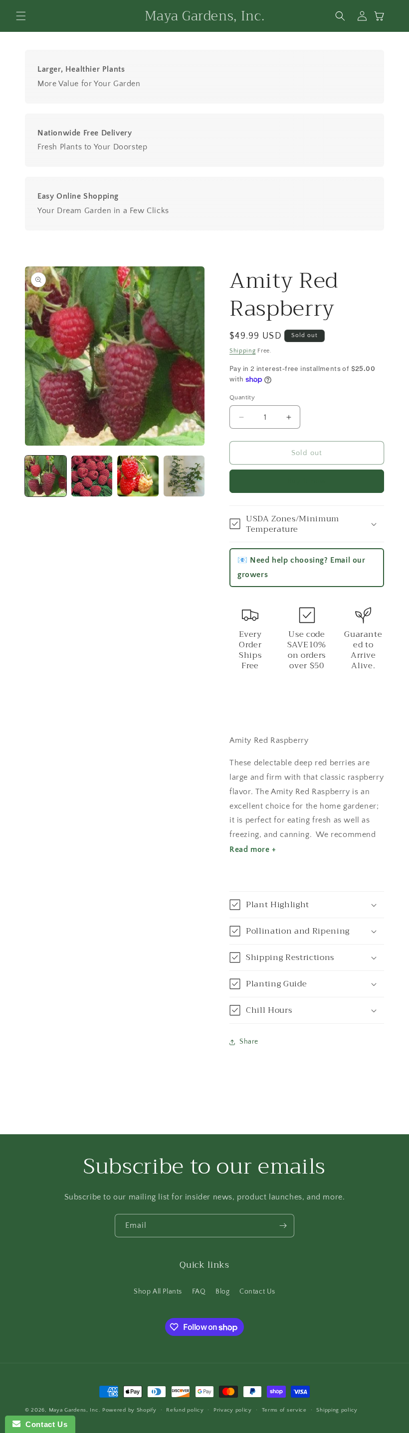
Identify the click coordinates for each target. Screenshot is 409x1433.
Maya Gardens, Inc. (75, 1410)
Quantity (242, 397)
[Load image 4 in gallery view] (184, 476)
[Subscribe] (283, 1225)
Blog (222, 1292)
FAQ (199, 1292)
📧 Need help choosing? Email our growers (301, 567)
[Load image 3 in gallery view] (138, 476)
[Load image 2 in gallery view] (92, 476)
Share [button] (248, 1042)
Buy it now (306, 481)
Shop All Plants (158, 1292)
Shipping (242, 351)
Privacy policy (232, 1410)
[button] (21, 16)
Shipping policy (337, 1410)
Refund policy (185, 1410)
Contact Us (257, 1292)
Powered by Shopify (129, 1410)
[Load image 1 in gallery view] (45, 476)
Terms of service (284, 1410)
